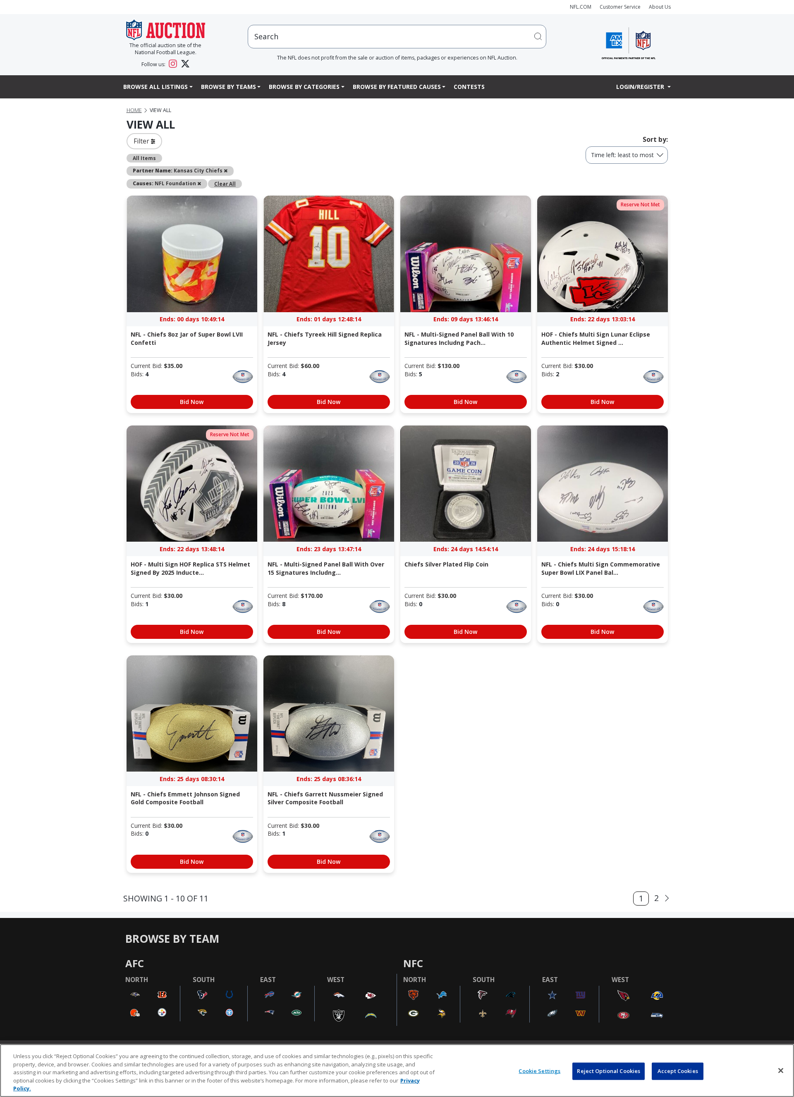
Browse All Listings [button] (155, 87)
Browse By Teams (228, 87)
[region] (397, 1070)
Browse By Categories (304, 87)
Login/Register (641, 87)
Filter (142, 141)
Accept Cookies (678, 1071)
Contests (469, 87)
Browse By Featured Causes (397, 87)
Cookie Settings (539, 1071)
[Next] (667, 898)
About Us (660, 6)
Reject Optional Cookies (608, 1071)
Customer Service (620, 6)
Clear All (225, 183)
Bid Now (191, 402)
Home (134, 110)
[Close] (781, 1070)
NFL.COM (580, 6)
